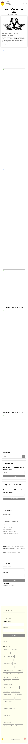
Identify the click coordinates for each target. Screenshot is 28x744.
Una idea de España (7, 524)
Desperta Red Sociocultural (9, 718)
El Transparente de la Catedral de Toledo (10, 34)
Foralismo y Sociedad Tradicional (17, 546)
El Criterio (7, 1)
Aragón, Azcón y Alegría (8, 527)
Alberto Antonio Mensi (8, 725)
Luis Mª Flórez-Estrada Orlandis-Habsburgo (13, 673)
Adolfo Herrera (19, 725)
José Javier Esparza (8, 684)
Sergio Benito (7, 653)
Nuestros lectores (8, 663)
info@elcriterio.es (15, 739)
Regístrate (5, 587)
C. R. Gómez (20, 718)
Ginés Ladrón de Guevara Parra (10, 705)
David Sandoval (7, 715)
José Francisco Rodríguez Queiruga (11, 687)
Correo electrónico (8, 469)
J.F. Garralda (6, 691)
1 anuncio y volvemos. (15, 556)
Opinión (16, 31)
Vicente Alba (6, 649)
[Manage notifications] (25, 739)
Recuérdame (6, 583)
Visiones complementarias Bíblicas (10, 533)
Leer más (4, 44)
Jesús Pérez (15, 677)
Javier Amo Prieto (8, 694)
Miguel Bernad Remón (8, 670)
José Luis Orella (7, 680)
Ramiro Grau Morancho (9, 656)
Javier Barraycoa (15, 691)
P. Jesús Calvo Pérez (8, 659)
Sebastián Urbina (16, 653)
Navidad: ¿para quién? (7, 529)
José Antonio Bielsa (18, 694)
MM (15, 663)
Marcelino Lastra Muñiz (9, 666)
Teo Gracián (14, 649)
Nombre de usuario (7, 566)
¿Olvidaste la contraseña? (8, 585)
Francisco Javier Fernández (9, 708)
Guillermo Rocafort (8, 701)
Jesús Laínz (15, 680)
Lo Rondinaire (19, 670)
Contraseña (5, 572)
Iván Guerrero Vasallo (8, 698)
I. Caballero (18, 698)
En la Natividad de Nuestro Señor (10, 531)
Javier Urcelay (7, 677)
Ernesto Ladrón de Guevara (9, 711)
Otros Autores (18, 659)
